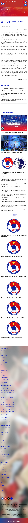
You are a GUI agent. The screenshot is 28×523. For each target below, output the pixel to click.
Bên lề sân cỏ (3, 14)
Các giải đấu (4, 414)
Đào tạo (3, 438)
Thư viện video (4, 488)
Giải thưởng (3, 448)
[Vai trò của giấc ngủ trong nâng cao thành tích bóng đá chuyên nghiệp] (14, 163)
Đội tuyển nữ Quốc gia (5, 399)
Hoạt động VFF (4, 370)
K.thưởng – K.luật (6, 446)
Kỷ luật (2, 450)
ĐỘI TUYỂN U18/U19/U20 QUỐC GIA (8, 395)
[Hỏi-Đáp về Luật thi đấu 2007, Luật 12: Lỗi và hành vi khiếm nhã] (14, 267)
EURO (2, 434)
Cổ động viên (14, 12)
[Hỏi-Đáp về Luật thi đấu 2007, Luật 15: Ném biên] (14, 288)
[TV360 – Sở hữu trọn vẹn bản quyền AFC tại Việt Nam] (14, 123)
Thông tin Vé (3, 375)
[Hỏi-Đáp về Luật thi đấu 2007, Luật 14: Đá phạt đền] (14, 247)
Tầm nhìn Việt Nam (5, 377)
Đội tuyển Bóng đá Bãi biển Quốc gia (8, 411)
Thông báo (3, 372)
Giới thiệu (3, 350)
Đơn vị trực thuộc (4, 364)
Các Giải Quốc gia (4, 417)
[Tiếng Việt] (24, 1)
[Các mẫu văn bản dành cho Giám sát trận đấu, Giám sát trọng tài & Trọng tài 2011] (14, 226)
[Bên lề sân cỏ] (1, 12)
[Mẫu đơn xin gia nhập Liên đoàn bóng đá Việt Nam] (14, 328)
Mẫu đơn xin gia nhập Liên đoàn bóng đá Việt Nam (12, 96)
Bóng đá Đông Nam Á (5, 427)
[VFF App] (15, 2)
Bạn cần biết (8, 12)
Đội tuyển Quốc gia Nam (6, 388)
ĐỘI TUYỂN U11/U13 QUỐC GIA (7, 390)
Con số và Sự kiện (21, 12)
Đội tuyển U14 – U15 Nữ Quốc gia (7, 402)
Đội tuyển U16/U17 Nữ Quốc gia (7, 404)
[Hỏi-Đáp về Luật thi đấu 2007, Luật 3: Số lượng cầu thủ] (14, 308)
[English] (26, 1)
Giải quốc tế (3, 419)
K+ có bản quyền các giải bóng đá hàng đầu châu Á (12, 90)
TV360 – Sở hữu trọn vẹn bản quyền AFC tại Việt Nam (13, 88)
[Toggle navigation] (25, 5)
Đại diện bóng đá (4, 379)
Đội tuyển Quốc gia (6, 385)
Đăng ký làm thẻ (4, 459)
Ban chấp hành (4, 355)
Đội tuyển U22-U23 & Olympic (7, 397)
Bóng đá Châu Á (4, 430)
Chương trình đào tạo (5, 442)
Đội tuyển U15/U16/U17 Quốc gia (7, 392)
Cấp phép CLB (4, 382)
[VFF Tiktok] (12, 2)
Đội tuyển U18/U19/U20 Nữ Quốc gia (8, 406)
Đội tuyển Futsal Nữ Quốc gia (7, 409)
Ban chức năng (4, 357)
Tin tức (4, 12)
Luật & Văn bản (5, 477)
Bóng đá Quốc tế (5, 425)
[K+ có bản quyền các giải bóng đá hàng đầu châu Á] (14, 143)
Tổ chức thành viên (5, 362)
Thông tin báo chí (4, 456)
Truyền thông (5, 454)
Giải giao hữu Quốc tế (5, 421)
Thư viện (3, 485)
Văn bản (2, 480)
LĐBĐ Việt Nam (4, 348)
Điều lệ (2, 353)
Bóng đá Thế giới (4, 432)
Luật (2, 482)
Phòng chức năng (4, 360)
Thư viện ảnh (3, 490)
